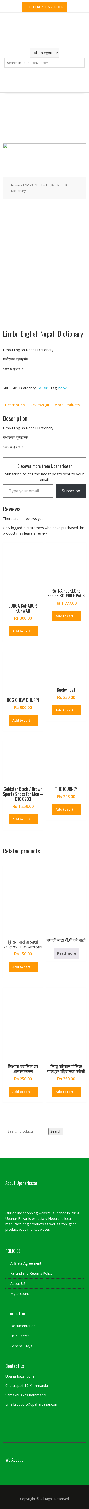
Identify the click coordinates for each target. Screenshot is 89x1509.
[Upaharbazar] (44, 147)
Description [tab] (15, 404)
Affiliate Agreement (25, 1263)
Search (55, 1131)
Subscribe (71, 491)
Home (15, 185)
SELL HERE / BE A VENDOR (44, 7)
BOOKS (28, 185)
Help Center (19, 1336)
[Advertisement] (44, 118)
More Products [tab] (67, 404)
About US (17, 1283)
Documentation (23, 1325)
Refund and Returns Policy (31, 1273)
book (62, 388)
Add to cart (21, 631)
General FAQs (21, 1346)
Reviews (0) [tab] (39, 404)
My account (19, 1293)
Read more (66, 953)
